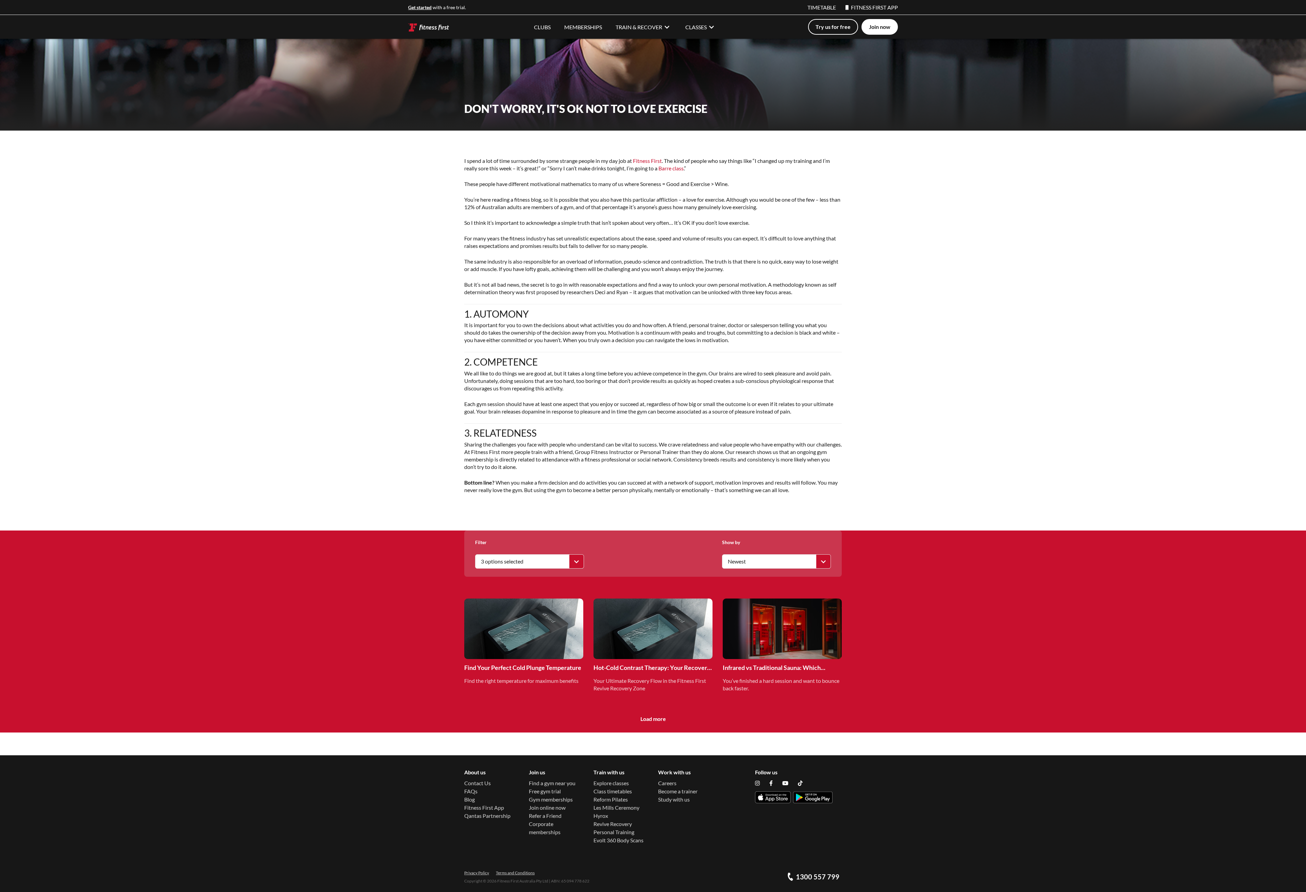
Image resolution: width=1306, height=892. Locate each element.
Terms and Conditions (515, 872)
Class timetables (612, 791)
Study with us (674, 799)
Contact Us (477, 783)
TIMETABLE (821, 7)
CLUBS (542, 27)
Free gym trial (545, 791)
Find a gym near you (552, 783)
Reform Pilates (610, 799)
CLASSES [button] (696, 27)
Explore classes (611, 783)
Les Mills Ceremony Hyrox (616, 811)
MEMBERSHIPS (583, 27)
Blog (469, 799)
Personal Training (613, 832)
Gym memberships (551, 799)
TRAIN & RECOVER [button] (639, 27)
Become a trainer (678, 791)
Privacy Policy (476, 872)
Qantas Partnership (487, 815)
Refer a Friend (545, 815)
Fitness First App (484, 807)
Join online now (547, 807)
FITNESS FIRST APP (874, 7)
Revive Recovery (612, 824)
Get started (420, 7)
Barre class (671, 168)
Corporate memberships (544, 828)
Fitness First (647, 160)
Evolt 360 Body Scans (618, 840)
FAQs (471, 791)
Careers (667, 783)
